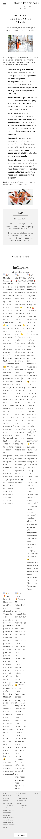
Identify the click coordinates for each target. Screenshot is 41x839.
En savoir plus (32, 793)
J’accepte (20, 835)
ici (16, 793)
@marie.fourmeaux (20, 272)
